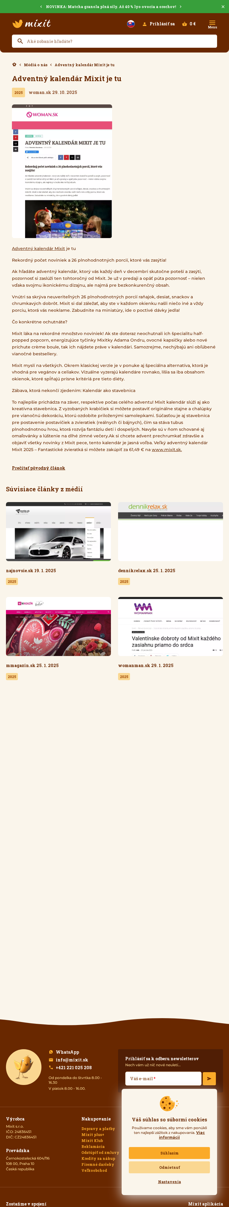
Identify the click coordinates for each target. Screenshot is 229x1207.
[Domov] (14, 64)
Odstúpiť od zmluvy (100, 1152)
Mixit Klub (92, 1140)
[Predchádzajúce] (41, 6)
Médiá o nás (35, 64)
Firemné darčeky (97, 1164)
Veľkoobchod (94, 1170)
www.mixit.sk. (167, 449)
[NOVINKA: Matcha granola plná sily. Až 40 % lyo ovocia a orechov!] (114, 6)
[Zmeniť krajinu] (131, 24)
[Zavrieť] (223, 6)
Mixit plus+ (92, 1134)
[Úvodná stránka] (31, 24)
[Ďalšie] (180, 6)
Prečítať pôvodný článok (38, 468)
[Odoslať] (209, 1078)
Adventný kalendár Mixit (38, 248)
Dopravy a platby (98, 1128)
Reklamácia (93, 1146)
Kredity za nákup (98, 1158)
